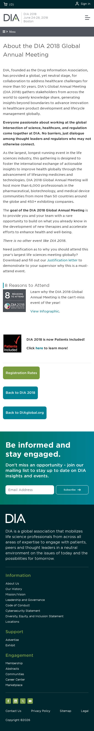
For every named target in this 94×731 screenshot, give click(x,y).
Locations (12, 621)
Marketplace (13, 685)
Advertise (12, 640)
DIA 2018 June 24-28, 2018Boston (36, 17)
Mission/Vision (15, 594)
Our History (13, 589)
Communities (14, 674)
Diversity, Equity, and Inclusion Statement (34, 616)
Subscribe (70, 489)
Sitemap (65, 711)
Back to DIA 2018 (20, 392)
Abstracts (12, 668)
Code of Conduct (17, 605)
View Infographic (44, 311)
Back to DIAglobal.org (25, 412)
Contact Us (13, 711)
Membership (14, 663)
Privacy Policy (40, 711)
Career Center (15, 679)
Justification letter (62, 260)
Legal (85, 711)
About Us (12, 583)
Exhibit (10, 645)
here (40, 348)
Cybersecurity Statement (22, 610)
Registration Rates (21, 373)
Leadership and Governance (25, 600)
